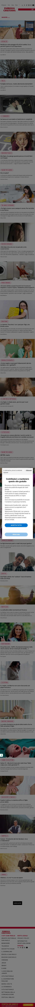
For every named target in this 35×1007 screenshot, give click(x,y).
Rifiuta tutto (16, 534)
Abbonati (29, 470)
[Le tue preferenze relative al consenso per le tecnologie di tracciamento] (1, 755)
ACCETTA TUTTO (16, 525)
